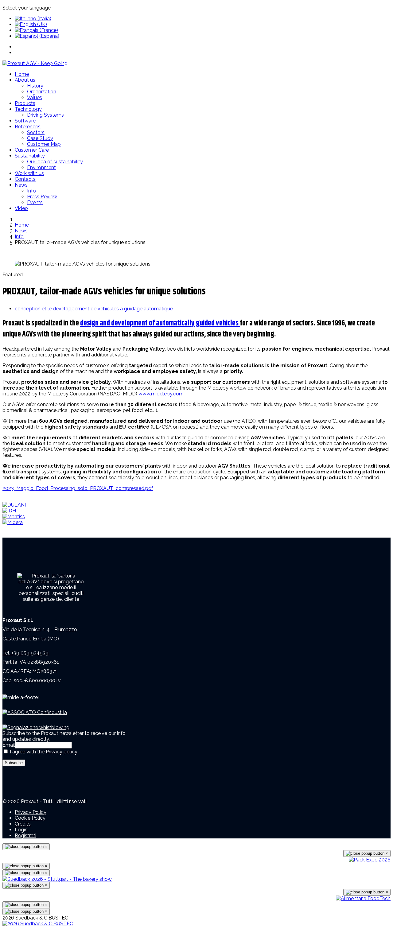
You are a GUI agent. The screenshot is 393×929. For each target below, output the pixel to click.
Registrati (25, 835)
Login (21, 830)
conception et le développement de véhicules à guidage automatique (94, 309)
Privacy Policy (30, 812)
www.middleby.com (161, 394)
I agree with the (43, 752)
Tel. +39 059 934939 (25, 653)
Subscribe (14, 762)
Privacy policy (61, 752)
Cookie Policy (30, 818)
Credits (23, 824)
